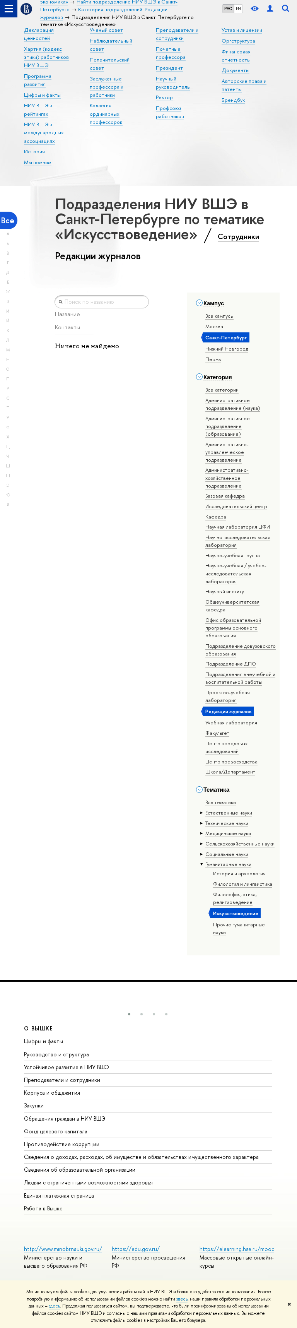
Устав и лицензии (242, 29)
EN (238, 8)
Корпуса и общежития (52, 1092)
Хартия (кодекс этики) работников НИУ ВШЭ (46, 56)
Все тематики (220, 802)
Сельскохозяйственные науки (240, 843)
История (34, 151)
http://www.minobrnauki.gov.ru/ (63, 1249)
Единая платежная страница (59, 1195)
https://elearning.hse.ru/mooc (237, 1249)
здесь (182, 1299)
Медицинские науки (228, 833)
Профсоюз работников (170, 112)
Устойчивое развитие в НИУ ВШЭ (66, 1067)
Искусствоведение (235, 913)
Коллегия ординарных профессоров (106, 113)
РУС (228, 8)
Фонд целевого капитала (55, 1131)
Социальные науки (226, 854)
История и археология (239, 873)
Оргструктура (238, 40)
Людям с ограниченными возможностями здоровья (88, 1182)
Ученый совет (106, 29)
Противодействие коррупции (61, 1144)
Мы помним (37, 162)
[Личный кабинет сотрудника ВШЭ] (270, 8)
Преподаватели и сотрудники (62, 1079)
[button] (129, 1014)
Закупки (34, 1105)
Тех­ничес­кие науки (226, 823)
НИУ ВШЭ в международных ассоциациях (44, 132)
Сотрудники (238, 236)
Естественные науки (228, 812)
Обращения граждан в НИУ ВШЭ (65, 1118)
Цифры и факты (42, 94)
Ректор (164, 97)
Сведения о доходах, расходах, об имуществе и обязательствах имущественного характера (141, 1156)
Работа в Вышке (43, 1208)
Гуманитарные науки (228, 864)
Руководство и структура (56, 1054)
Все (7, 220)
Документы (235, 70)
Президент (169, 67)
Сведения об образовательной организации (79, 1169)
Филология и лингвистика (242, 883)
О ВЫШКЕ (38, 1028)
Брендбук (233, 99)
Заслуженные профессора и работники (106, 86)
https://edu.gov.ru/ (136, 1249)
